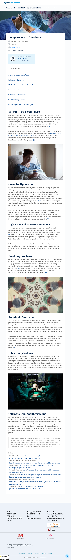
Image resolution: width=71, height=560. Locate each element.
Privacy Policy (30, 553)
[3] (40, 201)
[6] (46, 272)
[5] (12, 250)
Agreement (44, 553)
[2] (34, 140)
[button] (4, 557)
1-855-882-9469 (35, 514)
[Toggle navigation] (64, 3)
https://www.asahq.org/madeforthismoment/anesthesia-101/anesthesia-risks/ (35, 463)
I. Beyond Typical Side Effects (18, 75)
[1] (49, 126)
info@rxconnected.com (34, 518)
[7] (15, 347)
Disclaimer (37, 553)
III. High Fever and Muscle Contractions (22, 85)
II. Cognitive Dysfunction (16, 80)
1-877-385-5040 (36, 512)
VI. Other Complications (16, 100)
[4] (48, 212)
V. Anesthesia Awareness (17, 95)
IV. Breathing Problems (16, 90)
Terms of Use (22, 553)
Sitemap (50, 553)
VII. (20, 105)
